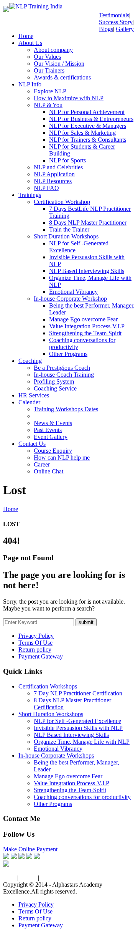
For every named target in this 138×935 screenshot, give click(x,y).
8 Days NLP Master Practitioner (88, 222)
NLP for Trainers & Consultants (87, 139)
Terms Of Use (35, 642)
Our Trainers (49, 70)
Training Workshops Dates (66, 409)
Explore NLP (50, 91)
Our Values (47, 56)
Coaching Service (55, 388)
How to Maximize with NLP (69, 98)
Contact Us (32, 443)
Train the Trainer (69, 229)
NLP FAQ (46, 188)
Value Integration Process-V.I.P (87, 326)
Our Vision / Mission (59, 63)
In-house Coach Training (64, 374)
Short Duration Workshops (66, 236)
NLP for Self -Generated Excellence (77, 721)
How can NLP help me (62, 457)
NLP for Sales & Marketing (82, 132)
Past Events (48, 430)
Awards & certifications (62, 77)
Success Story (116, 22)
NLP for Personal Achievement (87, 112)
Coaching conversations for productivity (82, 797)
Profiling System (54, 381)
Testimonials (114, 15)
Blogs (106, 29)
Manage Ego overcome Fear (83, 319)
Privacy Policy (36, 635)
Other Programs (68, 354)
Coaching (30, 360)
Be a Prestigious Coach (62, 367)
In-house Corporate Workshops (56, 755)
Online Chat (48, 471)
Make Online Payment (30, 849)
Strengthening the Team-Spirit (85, 333)
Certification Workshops (47, 686)
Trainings (29, 195)
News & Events (53, 423)
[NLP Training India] (35, 6)
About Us (30, 43)
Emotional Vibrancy (73, 291)
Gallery (125, 29)
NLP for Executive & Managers (87, 125)
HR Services (33, 395)
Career (42, 464)
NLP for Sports (67, 160)
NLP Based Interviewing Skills (86, 271)
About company (53, 49)
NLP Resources (53, 181)
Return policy (34, 649)
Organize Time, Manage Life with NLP (82, 741)
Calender (29, 402)
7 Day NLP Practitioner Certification (78, 693)
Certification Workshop (62, 202)
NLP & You (48, 105)
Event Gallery (50, 437)
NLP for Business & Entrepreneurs (91, 119)
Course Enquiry (53, 450)
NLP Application (54, 174)
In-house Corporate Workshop (70, 298)
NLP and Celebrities (58, 167)
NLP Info (29, 84)
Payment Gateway (40, 656)
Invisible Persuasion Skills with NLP (78, 728)
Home (25, 36)
